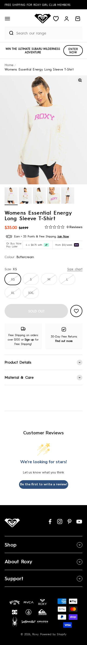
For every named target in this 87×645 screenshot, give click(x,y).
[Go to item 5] (67, 196)
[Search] (9, 33)
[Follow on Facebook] (50, 521)
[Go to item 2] (25, 196)
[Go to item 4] (53, 196)
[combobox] (48, 33)
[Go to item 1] (11, 196)
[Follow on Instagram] (60, 521)
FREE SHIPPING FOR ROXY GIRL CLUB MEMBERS (38, 5)
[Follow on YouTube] (79, 521)
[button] (7, 18)
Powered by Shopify (53, 634)
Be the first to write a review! (43, 484)
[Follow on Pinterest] (69, 521)
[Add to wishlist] (76, 311)
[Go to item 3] (39, 196)
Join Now (63, 236)
